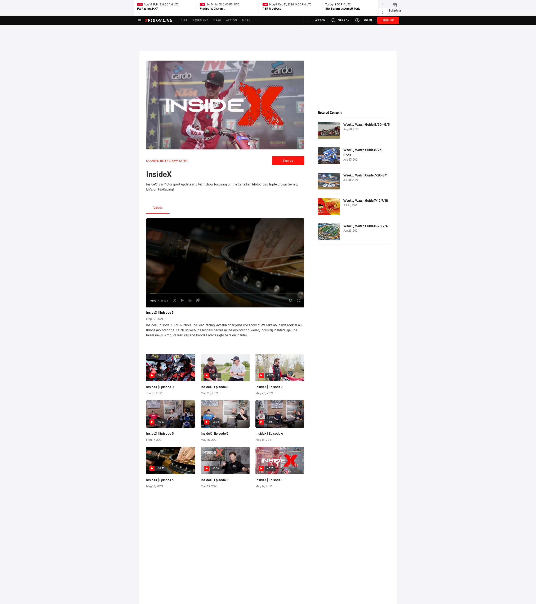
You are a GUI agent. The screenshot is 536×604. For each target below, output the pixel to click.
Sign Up (288, 160)
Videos (157, 208)
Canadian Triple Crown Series (167, 160)
